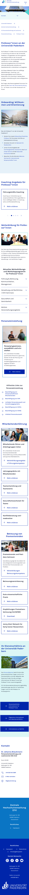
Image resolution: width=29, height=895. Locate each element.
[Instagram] (7, 860)
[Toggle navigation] (17, 15)
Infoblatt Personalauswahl (13, 414)
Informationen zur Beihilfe (16, 729)
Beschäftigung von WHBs (13, 411)
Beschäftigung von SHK (12, 398)
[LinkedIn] (17, 860)
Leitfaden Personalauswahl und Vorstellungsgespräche (15, 403)
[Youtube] (21, 860)
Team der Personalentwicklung (18, 85)
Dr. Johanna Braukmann (11, 752)
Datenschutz (22, 849)
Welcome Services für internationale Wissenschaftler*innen (14, 158)
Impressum (16, 828)
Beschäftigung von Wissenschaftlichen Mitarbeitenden (11, 393)
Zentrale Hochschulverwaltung (13, 1)
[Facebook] (12, 860)
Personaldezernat (9, 672)
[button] (11, 215)
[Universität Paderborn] (14, 885)
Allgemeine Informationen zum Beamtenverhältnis (16, 718)
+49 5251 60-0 (14, 877)
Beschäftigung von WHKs (13, 407)
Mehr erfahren (16, 371)
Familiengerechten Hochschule (12, 149)
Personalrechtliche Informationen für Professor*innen (14, 706)
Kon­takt (3, 15)
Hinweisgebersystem (16, 851)
